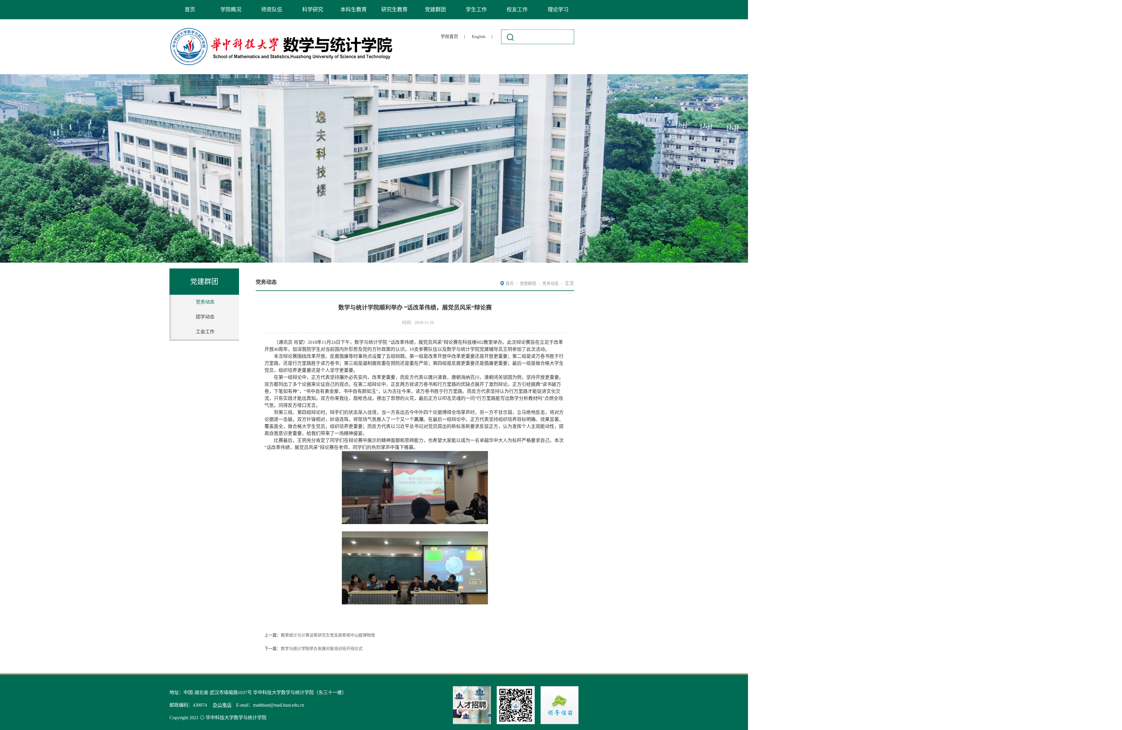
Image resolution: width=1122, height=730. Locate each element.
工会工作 (205, 331)
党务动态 (205, 301)
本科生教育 (353, 10)
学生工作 (476, 10)
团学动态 (205, 316)
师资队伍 (271, 10)
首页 (190, 10)
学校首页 (449, 36)
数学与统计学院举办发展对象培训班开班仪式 (322, 648)
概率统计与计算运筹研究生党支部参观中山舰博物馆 (328, 635)
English (479, 36)
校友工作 (517, 10)
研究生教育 (394, 10)
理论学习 (558, 10)
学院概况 (230, 10)
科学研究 (312, 10)
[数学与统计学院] (281, 28)
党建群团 (435, 10)
